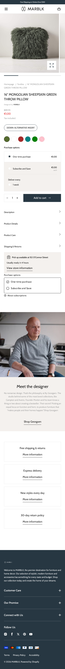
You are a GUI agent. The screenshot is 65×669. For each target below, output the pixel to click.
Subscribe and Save (22, 168)
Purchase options (12, 275)
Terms (7, 655)
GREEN (35, 139)
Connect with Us (13, 615)
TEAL (28, 139)
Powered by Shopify (30, 661)
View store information (19, 268)
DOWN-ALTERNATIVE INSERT (21, 127)
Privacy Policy (19, 655)
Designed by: (12, 104)
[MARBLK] (32, 8)
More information (32, 454)
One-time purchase (22, 156)
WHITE (14, 139)
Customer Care (12, 590)
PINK (42, 139)
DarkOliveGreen (7, 139)
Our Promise (11, 602)
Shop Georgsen (32, 421)
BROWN (21, 139)
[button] (6, 9)
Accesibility (34, 655)
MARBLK (16, 661)
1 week (16, 184)
